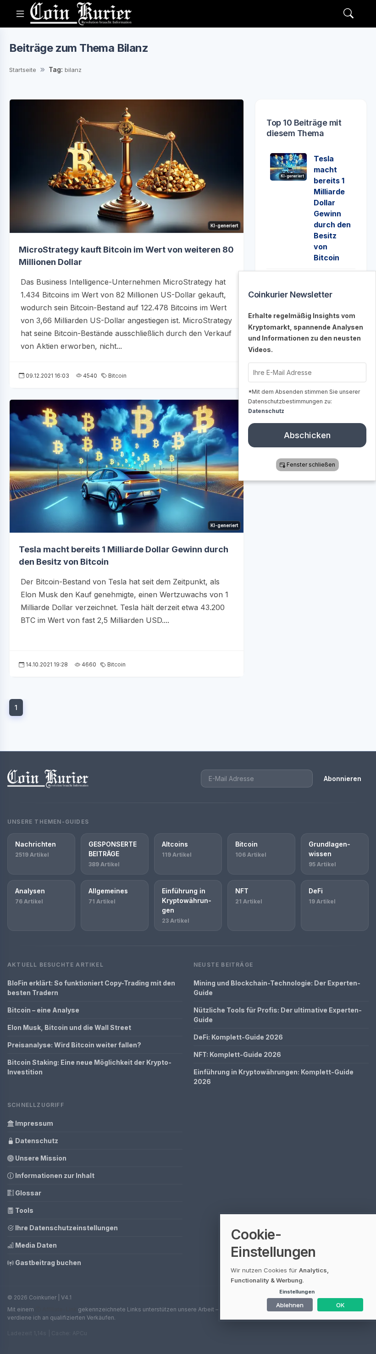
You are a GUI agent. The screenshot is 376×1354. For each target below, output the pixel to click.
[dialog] (298, 1267)
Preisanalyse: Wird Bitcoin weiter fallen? (74, 1045)
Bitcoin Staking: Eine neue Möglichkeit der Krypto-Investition (89, 1067)
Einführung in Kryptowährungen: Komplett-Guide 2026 (274, 1076)
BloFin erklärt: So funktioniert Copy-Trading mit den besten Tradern (91, 987)
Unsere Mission (40, 1158)
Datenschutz (36, 1141)
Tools (23, 1210)
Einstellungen (297, 1291)
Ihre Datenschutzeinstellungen (66, 1228)
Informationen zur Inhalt (54, 1175)
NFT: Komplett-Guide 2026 (237, 1054)
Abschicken (307, 435)
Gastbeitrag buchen (47, 1262)
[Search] (348, 14)
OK (340, 1305)
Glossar (27, 1193)
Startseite (22, 69)
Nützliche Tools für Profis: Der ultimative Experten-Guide (278, 1015)
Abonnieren (342, 778)
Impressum (33, 1123)
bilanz (73, 69)
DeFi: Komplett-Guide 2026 (238, 1037)
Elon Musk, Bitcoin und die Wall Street (69, 1027)
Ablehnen (290, 1305)
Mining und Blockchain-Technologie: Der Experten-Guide (277, 987)
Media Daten (35, 1245)
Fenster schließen (311, 464)
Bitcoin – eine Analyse (43, 1010)
